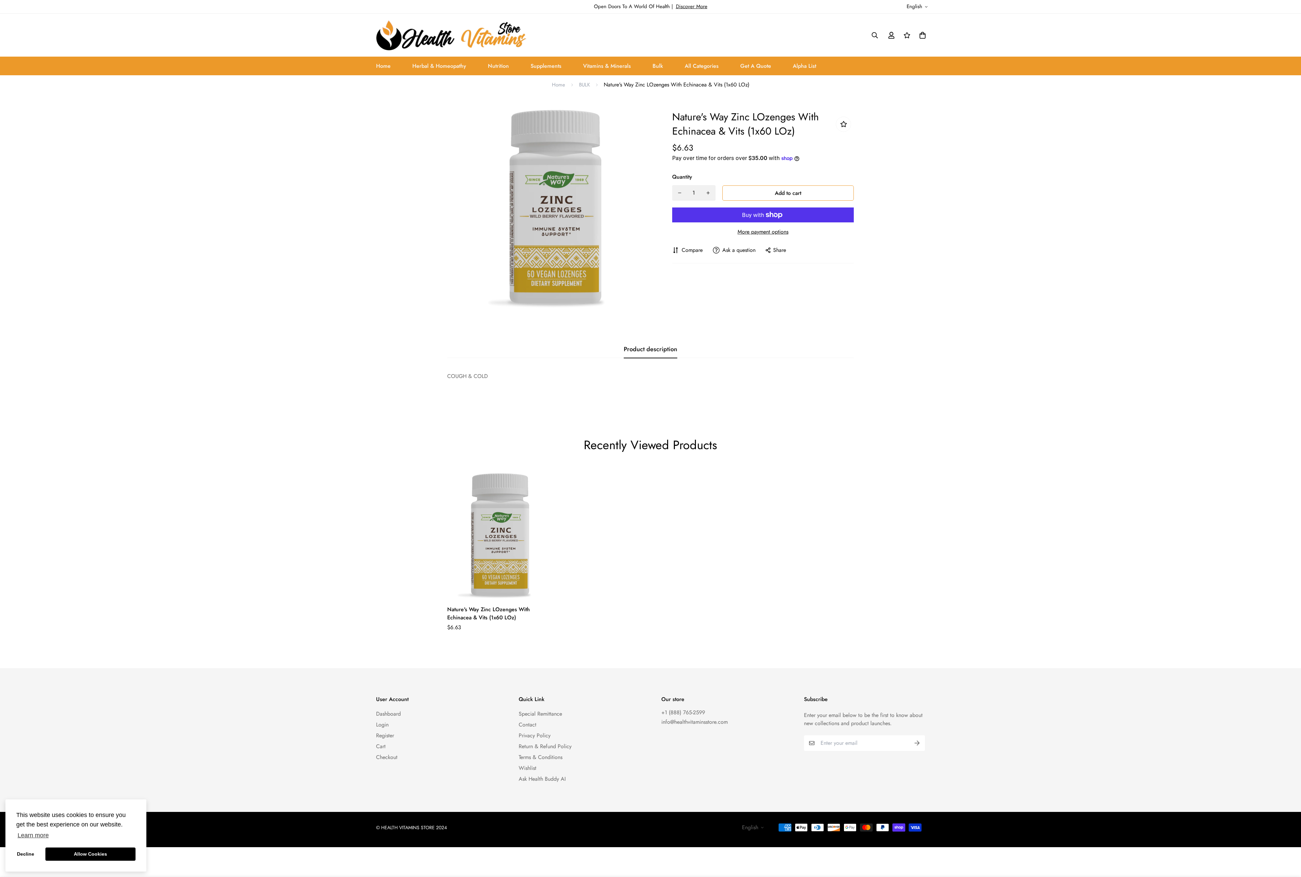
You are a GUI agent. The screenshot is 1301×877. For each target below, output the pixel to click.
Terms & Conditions (540, 757)
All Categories (702, 66)
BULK (584, 84)
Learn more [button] (33, 835)
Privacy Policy (535, 735)
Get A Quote (755, 66)
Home (383, 66)
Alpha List (804, 66)
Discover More (691, 6)
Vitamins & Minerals (607, 66)
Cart (381, 746)
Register (385, 735)
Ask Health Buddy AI (542, 779)
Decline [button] (25, 854)
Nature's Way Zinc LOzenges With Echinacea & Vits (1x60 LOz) (488, 613)
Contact (527, 725)
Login (382, 725)
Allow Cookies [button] (90, 854)
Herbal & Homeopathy (439, 66)
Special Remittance (540, 714)
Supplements (546, 66)
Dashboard (388, 714)
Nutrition (498, 66)
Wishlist (527, 768)
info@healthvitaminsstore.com (694, 722)
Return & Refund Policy (545, 746)
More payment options (763, 232)
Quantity (682, 177)
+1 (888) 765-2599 (683, 712)
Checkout (386, 757)
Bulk (658, 66)
